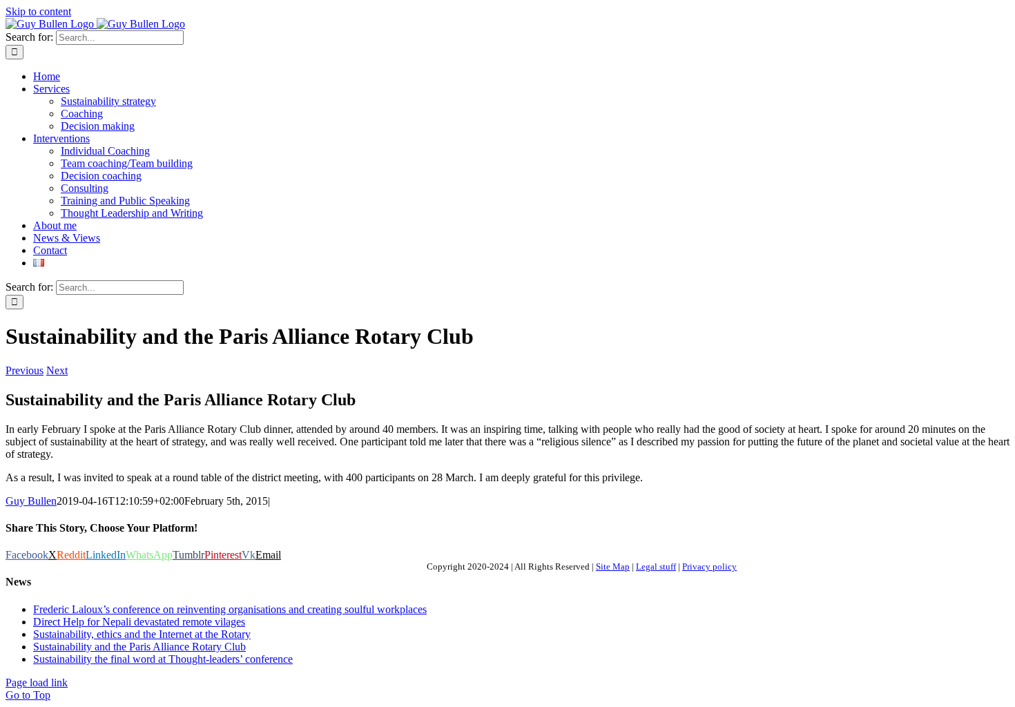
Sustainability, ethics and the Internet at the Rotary (142, 634)
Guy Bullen (31, 501)
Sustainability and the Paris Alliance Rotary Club (139, 646)
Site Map (613, 566)
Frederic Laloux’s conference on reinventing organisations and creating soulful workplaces (230, 609)
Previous (25, 370)
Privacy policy (709, 566)
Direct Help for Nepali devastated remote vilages (139, 622)
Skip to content (38, 11)
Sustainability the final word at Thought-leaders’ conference (163, 659)
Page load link (37, 682)
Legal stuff (656, 566)
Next (57, 370)
